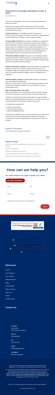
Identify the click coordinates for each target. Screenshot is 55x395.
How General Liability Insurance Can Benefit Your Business (22, 153)
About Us (9, 292)
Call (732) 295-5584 (14, 180)
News (14, 15)
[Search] (48, 137)
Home (8, 295)
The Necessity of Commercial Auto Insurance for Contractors (23, 156)
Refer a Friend (10, 289)
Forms (8, 270)
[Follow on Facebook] (27, 237)
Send (45, 206)
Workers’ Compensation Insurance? (16, 151)
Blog (7, 283)
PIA (44, 374)
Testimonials (10, 286)
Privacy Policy (10, 299)
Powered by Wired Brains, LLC (27, 388)
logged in (16, 131)
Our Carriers (10, 276)
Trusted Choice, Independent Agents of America (28, 374)
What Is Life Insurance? (12, 148)
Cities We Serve (11, 279)
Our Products (10, 273)
